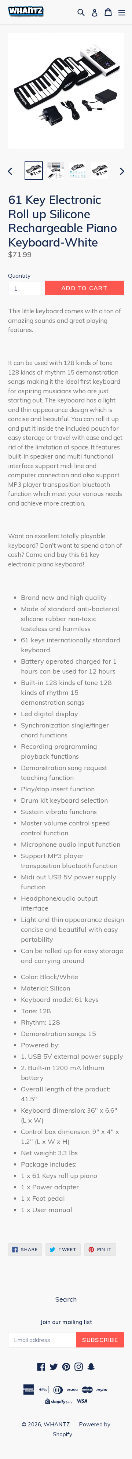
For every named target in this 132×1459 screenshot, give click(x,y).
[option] (34, 171)
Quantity (19, 275)
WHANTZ (57, 1424)
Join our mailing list (66, 1322)
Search (66, 1299)
